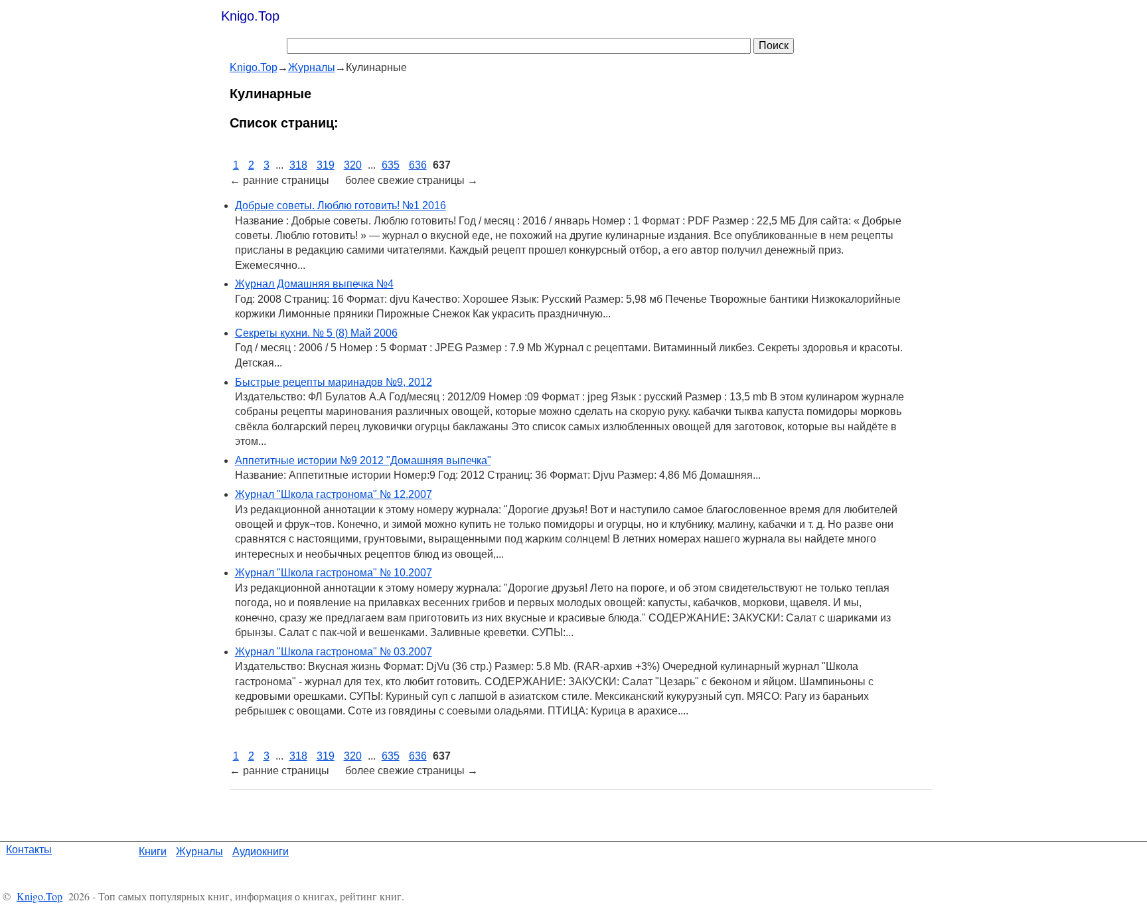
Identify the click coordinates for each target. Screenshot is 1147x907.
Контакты (29, 849)
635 (391, 165)
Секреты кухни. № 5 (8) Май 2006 (316, 333)
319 (326, 165)
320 (353, 165)
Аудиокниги (260, 851)
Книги (153, 851)
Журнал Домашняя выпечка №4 (314, 283)
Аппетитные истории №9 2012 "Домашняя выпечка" (363, 460)
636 (418, 165)
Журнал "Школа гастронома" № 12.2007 (333, 494)
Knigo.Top (250, 16)
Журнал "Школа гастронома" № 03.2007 (333, 651)
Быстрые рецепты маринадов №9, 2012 (333, 382)
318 (298, 165)
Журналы (199, 851)
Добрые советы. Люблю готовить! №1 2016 (340, 205)
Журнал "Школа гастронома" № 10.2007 (333, 572)
